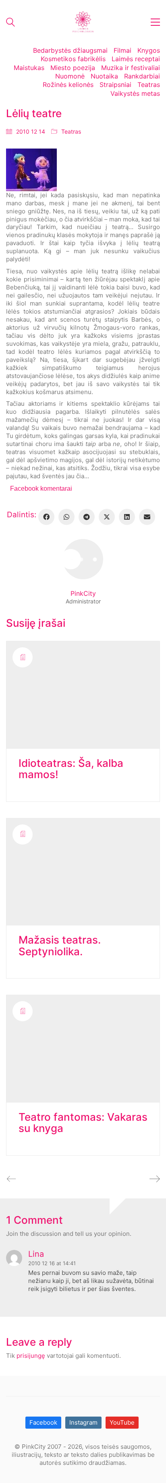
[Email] (147, 517)
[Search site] (10, 23)
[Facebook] (46, 517)
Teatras (71, 131)
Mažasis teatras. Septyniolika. (60, 945)
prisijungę (31, 1355)
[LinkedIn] (127, 517)
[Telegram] (87, 517)
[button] (155, 22)
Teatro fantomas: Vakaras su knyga (83, 1122)
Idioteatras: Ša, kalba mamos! (71, 769)
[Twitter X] (107, 517)
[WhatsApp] (66, 517)
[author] (83, 559)
